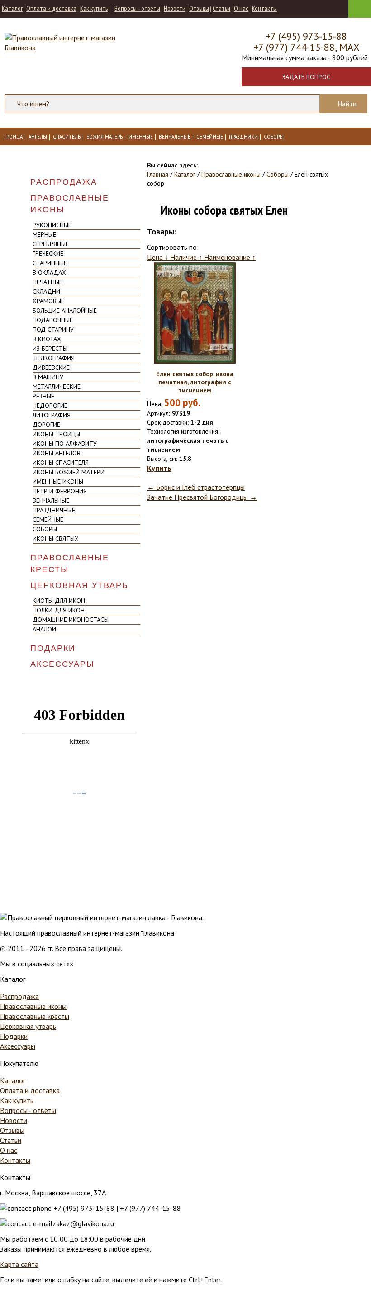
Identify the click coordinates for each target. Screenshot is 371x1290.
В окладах (49, 272)
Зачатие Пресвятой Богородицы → (202, 497)
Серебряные (51, 244)
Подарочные (53, 320)
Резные (43, 396)
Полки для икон (59, 610)
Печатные (47, 282)
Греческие (48, 253)
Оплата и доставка (51, 8)
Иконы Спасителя (61, 463)
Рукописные (52, 225)
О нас (241, 8)
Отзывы (199, 8)
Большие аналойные (65, 310)
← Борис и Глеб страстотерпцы (196, 487)
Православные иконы (69, 203)
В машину (48, 377)
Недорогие (50, 405)
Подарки (53, 648)
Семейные (209, 137)
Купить (159, 468)
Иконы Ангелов (57, 453)
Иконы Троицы (56, 434)
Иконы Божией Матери (69, 472)
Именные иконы (58, 482)
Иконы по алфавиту (65, 444)
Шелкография (54, 358)
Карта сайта (19, 1264)
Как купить (94, 8)
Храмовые (48, 301)
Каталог (12, 8)
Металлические (57, 386)
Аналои (44, 629)
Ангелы (38, 137)
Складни (46, 291)
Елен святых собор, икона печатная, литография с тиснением (194, 382)
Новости (175, 8)
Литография (52, 415)
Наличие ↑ (187, 257)
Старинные (50, 263)
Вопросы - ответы (137, 8)
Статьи (221, 8)
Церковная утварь (79, 585)
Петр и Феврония (60, 491)
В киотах (47, 339)
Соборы (274, 137)
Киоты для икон (59, 601)
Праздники (243, 137)
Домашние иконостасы (71, 620)
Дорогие (46, 424)
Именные (140, 137)
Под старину (53, 329)
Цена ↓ (158, 257)
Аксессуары (62, 664)
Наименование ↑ (230, 257)
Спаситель (67, 137)
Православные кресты (69, 563)
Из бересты (50, 348)
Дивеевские (51, 367)
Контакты (264, 8)
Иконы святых (56, 539)
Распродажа (63, 181)
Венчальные (174, 137)
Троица (13, 137)
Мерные (44, 234)
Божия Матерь (104, 137)
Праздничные (54, 510)
